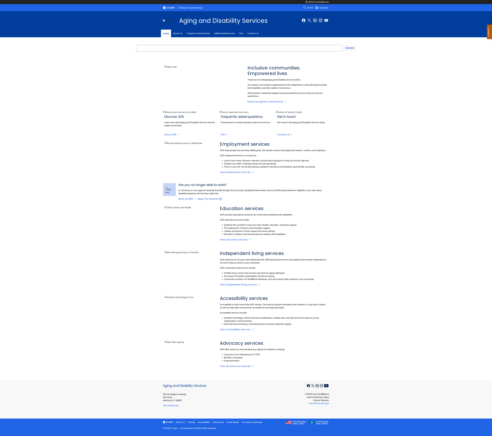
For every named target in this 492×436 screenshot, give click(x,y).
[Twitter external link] (309, 20)
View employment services (235, 172)
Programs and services (198, 33)
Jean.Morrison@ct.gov (319, 403)
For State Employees (251, 422)
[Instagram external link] (320, 20)
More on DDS (185, 198)
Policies (191, 422)
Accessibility (204, 422)
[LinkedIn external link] (315, 20)
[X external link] (313, 385)
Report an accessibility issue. (319, 2)
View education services (234, 239)
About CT (180, 422)
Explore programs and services (266, 101)
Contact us (253, 33)
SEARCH (349, 48)
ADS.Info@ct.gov (171, 405)
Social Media (232, 422)
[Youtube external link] (326, 20)
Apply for (208, 198)
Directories (218, 422)
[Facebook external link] (303, 20)
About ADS (170, 134)
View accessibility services (235, 329)
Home (166, 33)
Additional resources (224, 33)
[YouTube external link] (326, 385)
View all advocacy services (235, 366)
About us (177, 33)
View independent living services (239, 284)
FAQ (241, 33)
